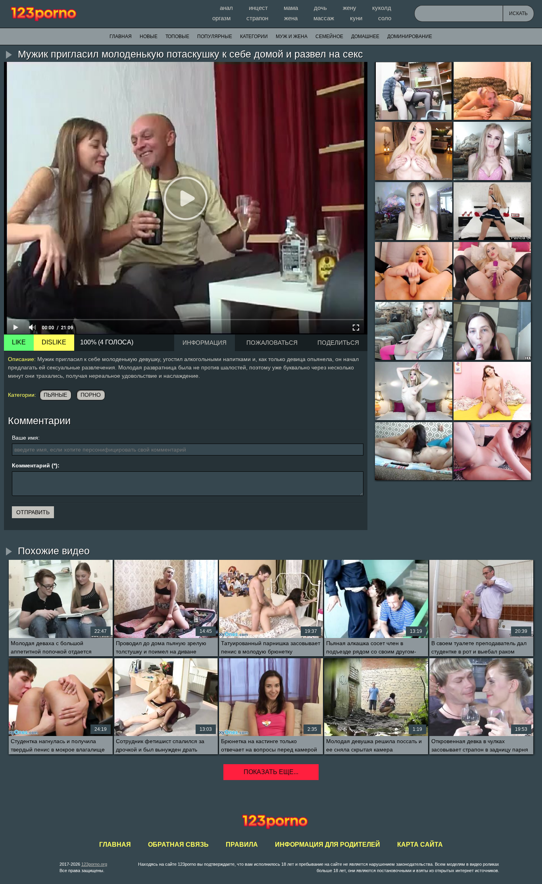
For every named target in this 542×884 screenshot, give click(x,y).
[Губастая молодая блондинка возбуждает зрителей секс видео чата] (492, 151)
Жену (349, 7)
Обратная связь (178, 844)
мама (291, 7)
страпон (257, 18)
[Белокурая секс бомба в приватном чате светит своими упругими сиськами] (413, 331)
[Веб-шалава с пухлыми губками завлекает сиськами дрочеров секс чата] (413, 151)
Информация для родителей (327, 844)
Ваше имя (25, 437)
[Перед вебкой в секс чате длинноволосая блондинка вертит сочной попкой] (492, 211)
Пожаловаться (272, 342)
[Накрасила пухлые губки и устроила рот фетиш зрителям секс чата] (413, 211)
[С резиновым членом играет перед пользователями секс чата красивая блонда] (413, 271)
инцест (258, 7)
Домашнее (365, 36)
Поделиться (338, 342)
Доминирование (409, 36)
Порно (91, 395)
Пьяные (55, 395)
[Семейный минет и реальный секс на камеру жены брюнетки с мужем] (413, 451)
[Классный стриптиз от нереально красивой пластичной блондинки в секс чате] (413, 391)
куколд (381, 7)
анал (226, 7)
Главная (43, 14)
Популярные (214, 36)
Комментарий (31, 465)
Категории (254, 36)
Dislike (54, 342)
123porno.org (94, 864)
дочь (320, 7)
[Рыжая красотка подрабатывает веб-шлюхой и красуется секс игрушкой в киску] (492, 451)
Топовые (177, 36)
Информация (205, 342)
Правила (242, 844)
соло (384, 18)
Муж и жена (292, 36)
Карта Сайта (420, 844)
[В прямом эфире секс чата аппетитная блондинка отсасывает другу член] (492, 91)
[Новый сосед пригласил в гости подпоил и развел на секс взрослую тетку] (413, 91)
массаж (323, 18)
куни (356, 18)
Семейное (329, 36)
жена (291, 18)
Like (19, 342)
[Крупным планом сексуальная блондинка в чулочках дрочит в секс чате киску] (492, 271)
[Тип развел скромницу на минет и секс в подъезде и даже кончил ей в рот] (492, 331)
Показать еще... (271, 772)
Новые (149, 36)
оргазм (221, 18)
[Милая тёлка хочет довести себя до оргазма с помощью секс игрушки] (492, 391)
